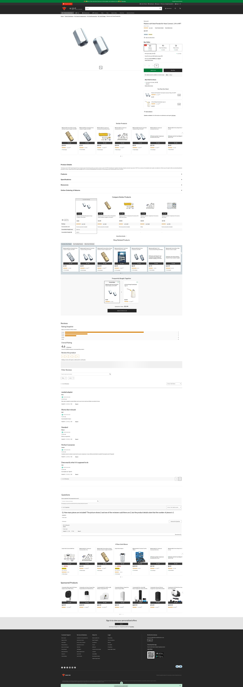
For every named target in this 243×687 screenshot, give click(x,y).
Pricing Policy (110, 647)
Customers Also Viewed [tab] (66, 243)
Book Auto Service (130, 12)
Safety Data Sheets (64, 651)
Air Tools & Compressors (80, 16)
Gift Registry (79, 649)
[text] (69, 148)
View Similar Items (168, 27)
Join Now (132, 626)
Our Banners (94, 642)
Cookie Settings (64, 656)
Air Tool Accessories (92, 16)
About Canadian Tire (95, 637)
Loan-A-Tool (79, 653)
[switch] (63, 220)
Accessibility (110, 644)
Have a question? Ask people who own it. (70, 498)
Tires (107, 12)
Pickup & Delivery (64, 644)
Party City (122, 12)
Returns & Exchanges (65, 647)
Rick (62, 394)
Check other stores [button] (149, 60)
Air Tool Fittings (101, 16)
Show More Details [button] (120, 236)
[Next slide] (182, 133)
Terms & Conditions (111, 640)
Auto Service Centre (80, 640)
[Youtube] (70, 667)
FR (180, 3)
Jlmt (62, 465)
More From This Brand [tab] (89, 243)
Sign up (149, 640)
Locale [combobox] (70, 378)
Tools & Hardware (69, 16)
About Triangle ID (95, 640)
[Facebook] (62, 667)
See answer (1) (178, 534)
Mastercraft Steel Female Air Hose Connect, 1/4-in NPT (162, 23)
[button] (160, 8)
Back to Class (114, 12)
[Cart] (180, 8)
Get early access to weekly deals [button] (120, 685)
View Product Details (159, 27)
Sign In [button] (121, 623)
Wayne (63, 429)
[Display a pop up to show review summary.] (160, 95)
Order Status (169, 8)
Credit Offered (144, 3)
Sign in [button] (177, 3)
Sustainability (94, 653)
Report (76, 404)
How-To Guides (79, 656)
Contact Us (63, 653)
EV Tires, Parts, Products (81, 642)
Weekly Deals (86, 12)
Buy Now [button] (173, 70)
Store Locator (63, 637)
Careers (93, 644)
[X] (64, 667)
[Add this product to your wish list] (156, 66)
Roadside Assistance (80, 644)
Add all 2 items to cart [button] (122, 310)
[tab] (150, 47)
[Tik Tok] (75, 667)
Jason (64, 526)
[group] (68, 568)
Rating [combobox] (63, 378)
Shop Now (124, 1)
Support (158, 3)
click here (173, 115)
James (63, 447)
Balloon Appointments (80, 651)
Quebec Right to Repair (111, 649)
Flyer (78, 12)
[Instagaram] (67, 667)
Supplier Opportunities (96, 658)
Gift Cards (78, 647)
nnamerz (64, 515)
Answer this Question (175, 521)
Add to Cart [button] (153, 70)
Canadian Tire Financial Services (82, 637)
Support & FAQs (64, 640)
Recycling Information (96, 656)
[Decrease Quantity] (145, 65)
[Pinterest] (72, 667)
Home (62, 16)
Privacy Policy (110, 637)
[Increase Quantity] (153, 65)
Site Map (109, 642)
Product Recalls (64, 649)
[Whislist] (175, 8)
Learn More (149, 649)
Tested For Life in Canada (96, 649)
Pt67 (62, 412)
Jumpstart (94, 651)
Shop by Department (68, 12)
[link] (149, 28)
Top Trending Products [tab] (78, 243)
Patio (102, 12)
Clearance (96, 12)
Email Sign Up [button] (151, 3)
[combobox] (175, 383)
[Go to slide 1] (100, 67)
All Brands (94, 647)
